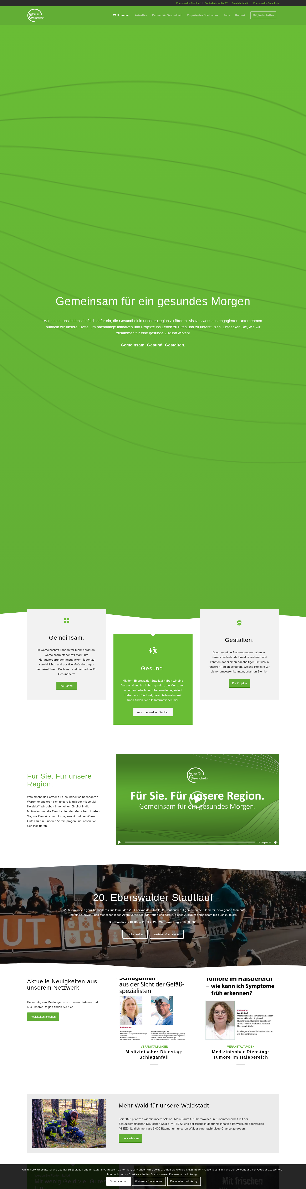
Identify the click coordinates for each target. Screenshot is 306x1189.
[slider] (190, 842)
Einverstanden (118, 1181)
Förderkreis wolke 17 (216, 3)
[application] (197, 799)
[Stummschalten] (276, 842)
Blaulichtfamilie (240, 3)
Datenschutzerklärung (184, 1181)
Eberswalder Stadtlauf (188, 3)
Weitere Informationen (149, 1181)
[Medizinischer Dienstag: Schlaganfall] (154, 1009)
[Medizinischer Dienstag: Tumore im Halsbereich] (240, 1009)
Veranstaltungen (154, 1046)
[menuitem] (188, 3)
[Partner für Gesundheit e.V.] (36, 15)
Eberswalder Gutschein (266, 3)
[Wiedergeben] (119, 842)
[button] (197, 799)
